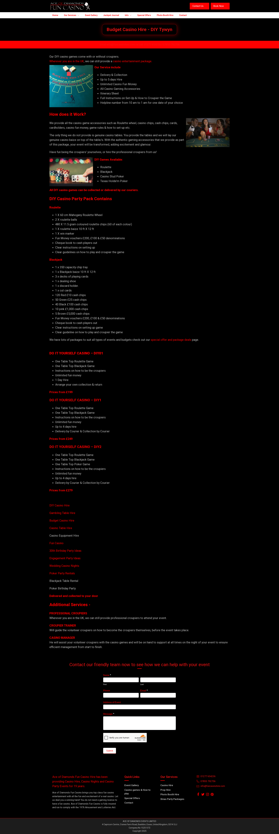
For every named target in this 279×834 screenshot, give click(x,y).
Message (108, 714)
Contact (128, 802)
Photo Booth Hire (169, 794)
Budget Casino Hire (62, 520)
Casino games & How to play (137, 792)
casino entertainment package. (132, 61)
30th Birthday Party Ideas (65, 550)
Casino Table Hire (61, 528)
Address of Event (112, 702)
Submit (109, 750)
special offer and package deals (171, 339)
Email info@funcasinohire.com (117, 44)
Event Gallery (131, 785)
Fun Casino (56, 543)
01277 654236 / (153, 44)
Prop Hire (165, 790)
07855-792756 (171, 44)
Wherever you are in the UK (66, 61)
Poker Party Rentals (62, 573)
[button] (199, 6)
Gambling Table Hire (62, 513)
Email (144, 690)
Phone (106, 690)
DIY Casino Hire (59, 505)
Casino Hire (166, 785)
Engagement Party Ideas (65, 558)
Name (107, 675)
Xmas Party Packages (172, 799)
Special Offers (132, 798)
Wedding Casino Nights (64, 566)
